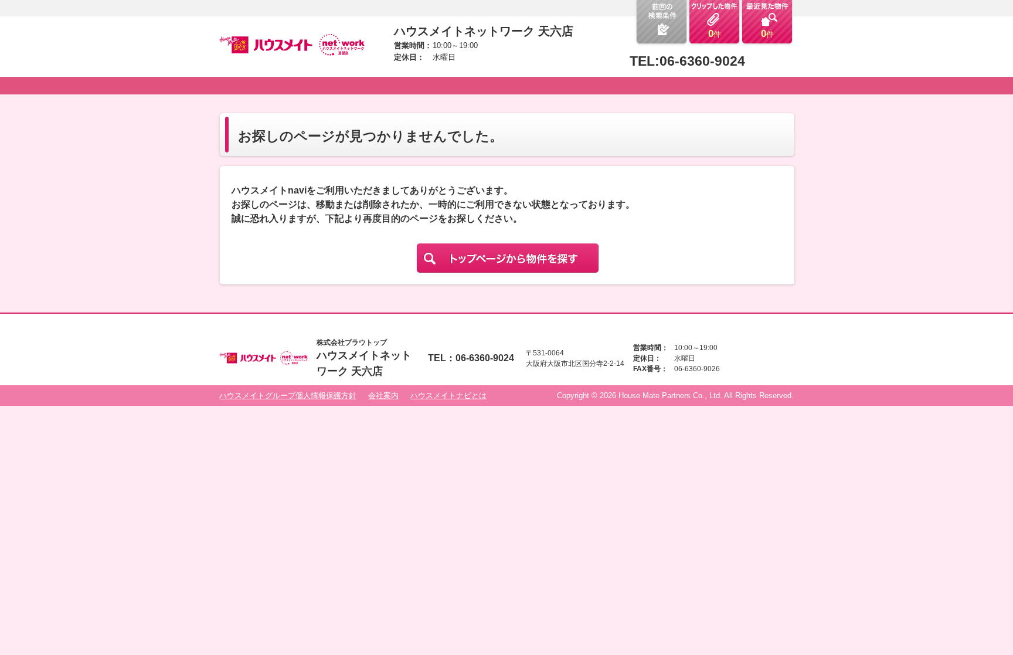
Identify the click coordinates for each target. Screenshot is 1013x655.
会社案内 (383, 395)
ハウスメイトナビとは (448, 395)
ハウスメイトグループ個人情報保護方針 (287, 395)
